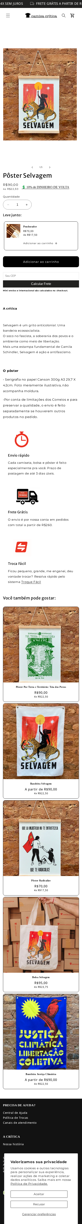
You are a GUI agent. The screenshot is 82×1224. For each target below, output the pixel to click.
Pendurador (30, 226)
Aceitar (39, 1194)
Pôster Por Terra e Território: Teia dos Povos (41, 687)
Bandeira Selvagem (41, 783)
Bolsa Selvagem (41, 977)
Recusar (39, 1204)
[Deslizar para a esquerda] (32, 167)
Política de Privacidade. (29, 1184)
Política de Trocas (15, 1118)
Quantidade (11, 196)
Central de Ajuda (15, 1113)
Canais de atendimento (20, 1123)
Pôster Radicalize (41, 880)
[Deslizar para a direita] (49, 167)
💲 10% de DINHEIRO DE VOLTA (45, 187)
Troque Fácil (31, 582)
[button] (8, 15)
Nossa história (13, 1144)
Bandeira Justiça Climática (41, 1074)
